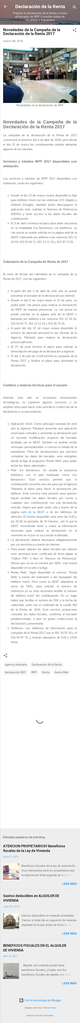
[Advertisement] (40, 795)
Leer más (69, 884)
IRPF (34, 672)
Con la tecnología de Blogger (42, 1000)
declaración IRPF (15, 672)
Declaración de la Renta (40, 6)
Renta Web (61, 672)
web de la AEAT (32, 512)
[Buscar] (74, 8)
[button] (74, 31)
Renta (46, 672)
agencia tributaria (16, 664)
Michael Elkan (49, 1008)
